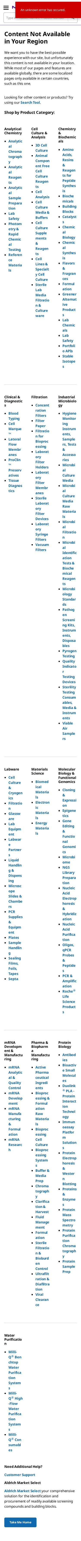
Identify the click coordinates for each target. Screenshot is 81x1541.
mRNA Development (15, 1098)
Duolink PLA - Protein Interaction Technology (69, 1101)
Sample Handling (15, 947)
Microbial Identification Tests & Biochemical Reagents (69, 563)
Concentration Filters (42, 410)
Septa (13, 978)
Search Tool (30, 102)
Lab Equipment (14, 829)
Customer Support (19, 1474)
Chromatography (42, 1191)
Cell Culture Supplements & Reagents (41, 238)
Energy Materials (42, 828)
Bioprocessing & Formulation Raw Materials (42, 1108)
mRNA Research (15, 1144)
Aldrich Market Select (22, 1491)
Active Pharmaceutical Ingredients (42, 1077)
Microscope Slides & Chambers (15, 896)
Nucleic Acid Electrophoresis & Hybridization (69, 903)
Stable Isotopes (68, 361)
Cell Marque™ (15, 428)
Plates (13, 937)
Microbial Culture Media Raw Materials (69, 501)
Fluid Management (42, 1222)
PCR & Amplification (69, 980)
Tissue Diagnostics (15, 485)
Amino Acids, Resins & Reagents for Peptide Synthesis (69, 170)
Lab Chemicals (68, 325)
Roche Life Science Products (69, 1001)
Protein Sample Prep (68, 1266)
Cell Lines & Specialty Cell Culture (42, 269)
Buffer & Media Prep (42, 1175)
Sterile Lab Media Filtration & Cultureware (42, 300)
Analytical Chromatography (15, 151)
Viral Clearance (42, 1299)
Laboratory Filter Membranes (42, 482)
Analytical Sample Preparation (15, 198)
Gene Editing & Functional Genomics (69, 836)
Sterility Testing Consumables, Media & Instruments (69, 702)
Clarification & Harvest (42, 1206)
